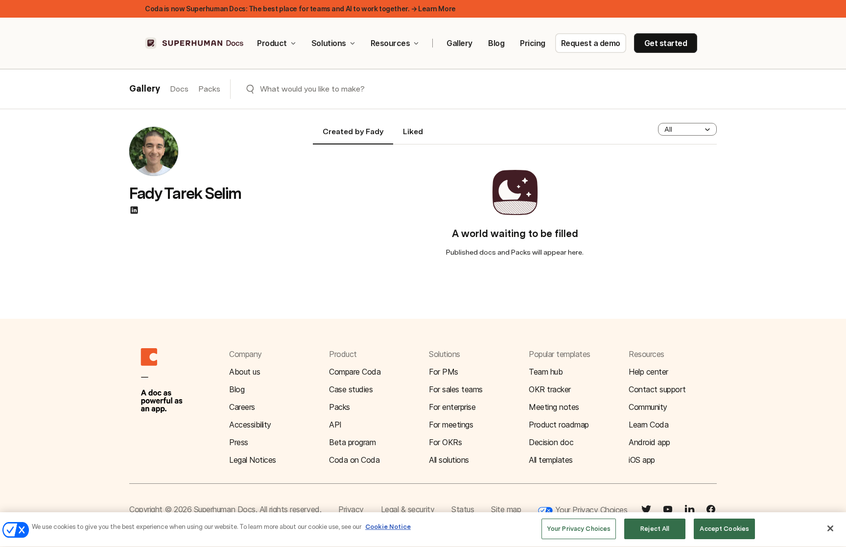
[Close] (830, 528)
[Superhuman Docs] (195, 43)
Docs (179, 89)
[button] (687, 129)
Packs (209, 89)
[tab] (353, 135)
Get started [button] (665, 43)
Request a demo (590, 43)
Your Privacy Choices (590, 510)
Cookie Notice (388, 526)
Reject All (654, 528)
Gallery (459, 43)
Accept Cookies (724, 528)
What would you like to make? (312, 89)
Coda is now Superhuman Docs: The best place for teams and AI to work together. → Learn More (300, 8)
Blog (496, 43)
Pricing (532, 43)
